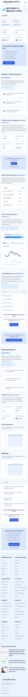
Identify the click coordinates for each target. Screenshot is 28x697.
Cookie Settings (5, 693)
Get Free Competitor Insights (14, 340)
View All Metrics (6, 87)
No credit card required (14, 166)
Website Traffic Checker (20, 587)
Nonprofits (4, 590)
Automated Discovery (7, 606)
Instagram (17, 627)
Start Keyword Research (8, 286)
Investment (4, 587)
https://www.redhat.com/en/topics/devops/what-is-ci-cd (15, 503)
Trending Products (6, 603)
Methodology (5, 636)
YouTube (17, 624)
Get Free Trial (14, 324)
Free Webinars (18, 638)
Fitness (3, 566)
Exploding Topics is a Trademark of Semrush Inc (8, 683)
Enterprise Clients (19, 614)
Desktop (16, 243)
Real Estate (4, 593)
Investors (17, 609)
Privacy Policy (5, 688)
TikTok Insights (5, 611)
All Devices (7, 243)
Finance (17, 560)
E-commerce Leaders (20, 603)
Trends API (4, 614)
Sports (16, 566)
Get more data (8, 62)
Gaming (16, 571)
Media (3, 571)
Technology (4, 563)
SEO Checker (18, 584)
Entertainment (5, 582)
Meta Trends (5, 609)
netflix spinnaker (7, 295)
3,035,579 (5, 25)
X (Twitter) (17, 633)
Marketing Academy (19, 636)
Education (17, 563)
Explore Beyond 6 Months (9, 227)
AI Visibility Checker (19, 582)
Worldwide (4, 22)
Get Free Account (14, 544)
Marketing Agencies (19, 606)
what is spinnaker (7, 299)
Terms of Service (5, 690)
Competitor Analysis (20, 590)
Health (16, 568)
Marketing (4, 568)
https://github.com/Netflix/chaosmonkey (13, 492)
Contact (4, 633)
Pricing (3, 624)
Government (5, 584)
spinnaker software (8, 310)
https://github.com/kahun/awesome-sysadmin (14, 486)
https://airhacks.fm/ (8, 498)
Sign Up (14, 163)
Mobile (22, 243)
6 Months (6, 246)
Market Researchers (20, 611)
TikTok (16, 630)
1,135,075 (16, 25)
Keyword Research (19, 593)
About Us (4, 630)
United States (16, 22)
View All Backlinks (7, 364)
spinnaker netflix (7, 303)
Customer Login (5, 627)
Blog (3, 638)
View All (3, 574)
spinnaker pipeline (7, 306)
